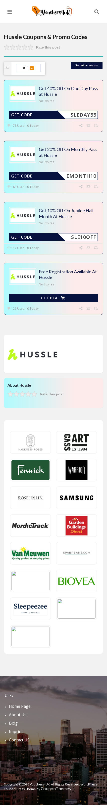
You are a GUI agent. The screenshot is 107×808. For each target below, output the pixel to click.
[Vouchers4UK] (52, 9)
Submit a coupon (86, 65)
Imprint (16, 731)
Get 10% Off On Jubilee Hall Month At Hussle (66, 213)
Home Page (20, 706)
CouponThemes (56, 788)
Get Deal (51, 298)
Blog (13, 723)
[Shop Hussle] (32, 353)
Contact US (19, 740)
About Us (17, 714)
